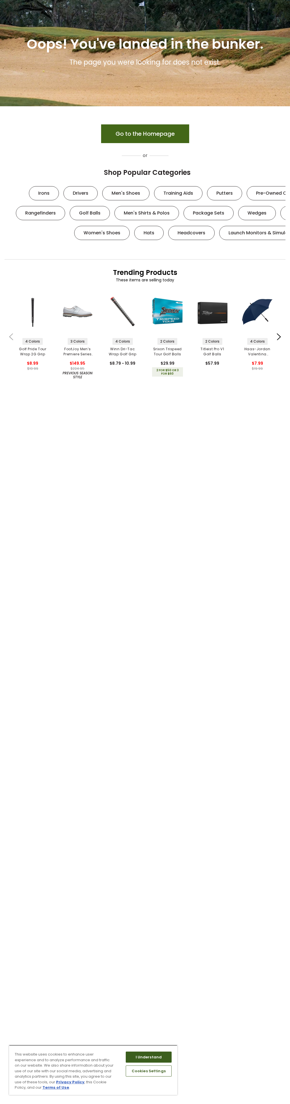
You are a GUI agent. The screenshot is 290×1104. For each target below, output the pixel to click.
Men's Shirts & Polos (147, 213)
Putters (224, 193)
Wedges (257, 213)
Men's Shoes (126, 193)
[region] (93, 1070)
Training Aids (178, 193)
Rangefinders (40, 213)
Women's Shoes (102, 233)
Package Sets (208, 213)
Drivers (80, 193)
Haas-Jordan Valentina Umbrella (257, 352)
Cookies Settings (149, 1071)
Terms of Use (55, 1087)
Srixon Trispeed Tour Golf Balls (167, 351)
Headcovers (191, 233)
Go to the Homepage (145, 134)
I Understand (149, 1057)
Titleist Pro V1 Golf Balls (212, 351)
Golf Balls (90, 213)
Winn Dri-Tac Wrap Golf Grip (122, 351)
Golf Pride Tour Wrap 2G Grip (32, 351)
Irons (44, 193)
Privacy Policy (70, 1082)
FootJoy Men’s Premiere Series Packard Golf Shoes (77, 352)
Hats (149, 233)
